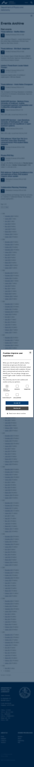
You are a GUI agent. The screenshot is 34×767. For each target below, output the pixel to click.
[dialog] (17, 383)
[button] (17, 413)
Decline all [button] (17, 408)
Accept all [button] (17, 403)
